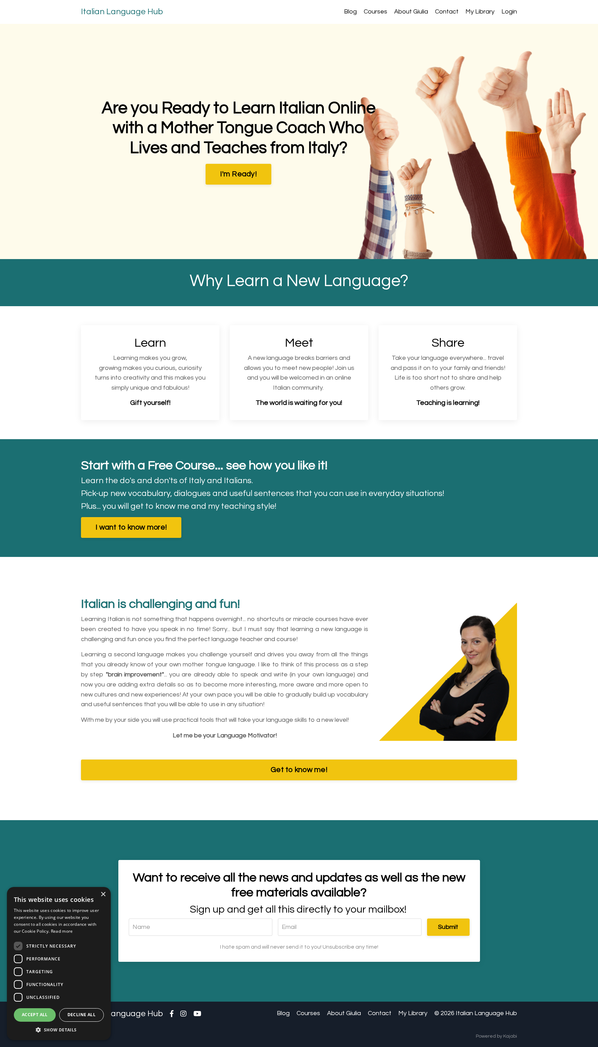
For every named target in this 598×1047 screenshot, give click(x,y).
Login (509, 11)
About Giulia (411, 11)
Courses (375, 11)
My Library (480, 11)
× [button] (103, 894)
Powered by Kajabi (496, 1036)
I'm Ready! (238, 174)
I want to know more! (131, 527)
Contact (447, 11)
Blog (350, 11)
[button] (59, 1029)
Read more (62, 931)
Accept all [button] (35, 1015)
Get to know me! (299, 770)
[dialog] (59, 963)
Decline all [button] (81, 1015)
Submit (448, 927)
